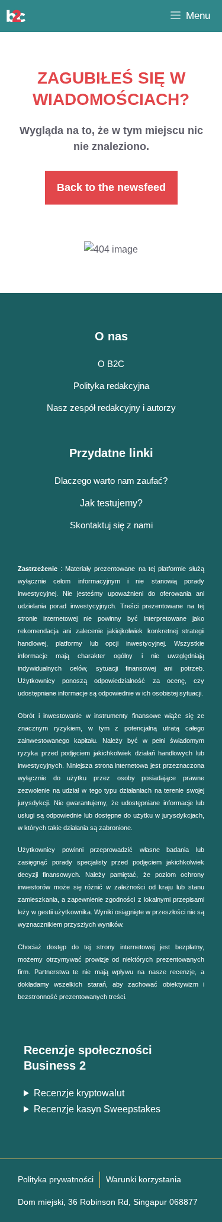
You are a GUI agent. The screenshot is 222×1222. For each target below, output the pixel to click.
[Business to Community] (16, 16)
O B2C (111, 364)
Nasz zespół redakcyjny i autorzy (111, 408)
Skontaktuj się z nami (111, 525)
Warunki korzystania (143, 1179)
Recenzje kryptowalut (79, 1093)
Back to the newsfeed (111, 187)
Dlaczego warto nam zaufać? (111, 481)
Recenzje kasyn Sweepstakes (97, 1109)
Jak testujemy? (111, 503)
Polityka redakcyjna (111, 386)
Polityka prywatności (56, 1179)
